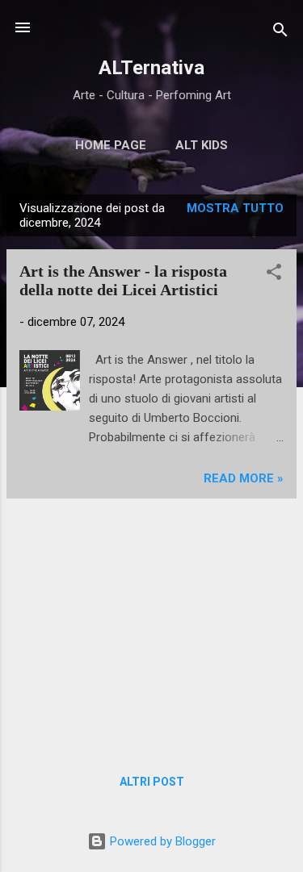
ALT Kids (201, 145)
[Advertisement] (151, 624)
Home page (110, 145)
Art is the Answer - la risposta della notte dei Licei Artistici (123, 280)
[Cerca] (280, 32)
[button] (274, 274)
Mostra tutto (235, 208)
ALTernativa (151, 67)
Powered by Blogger (161, 841)
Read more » (244, 478)
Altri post (152, 781)
